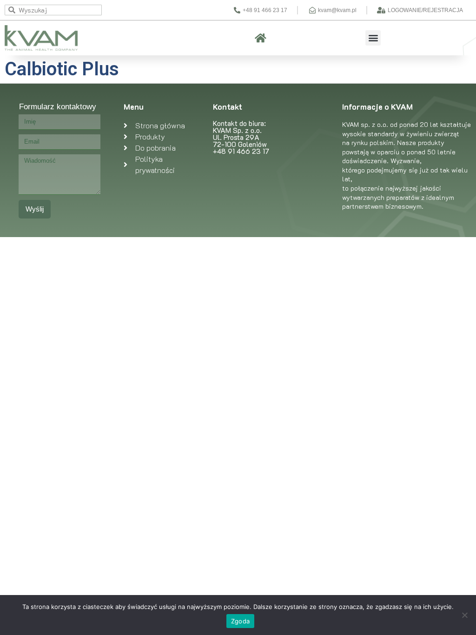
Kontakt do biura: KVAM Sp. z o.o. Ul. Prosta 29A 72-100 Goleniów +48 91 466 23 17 (241, 137)
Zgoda (240, 621)
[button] (373, 38)
